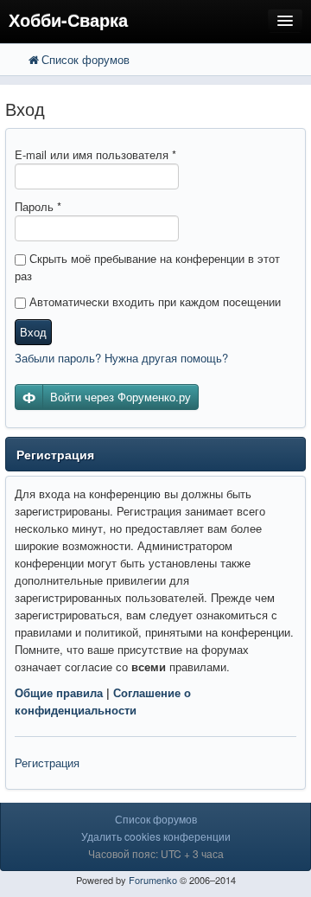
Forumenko (153, 880)
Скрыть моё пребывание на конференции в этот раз (147, 267)
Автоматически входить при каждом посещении (153, 301)
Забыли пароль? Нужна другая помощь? (121, 357)
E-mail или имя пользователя (95, 154)
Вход (33, 332)
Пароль (38, 206)
